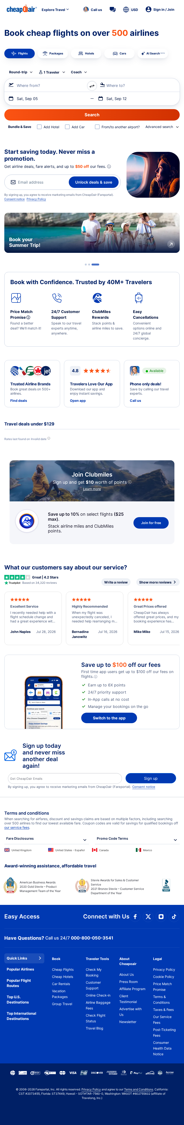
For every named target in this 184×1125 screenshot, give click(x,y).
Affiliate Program (132, 989)
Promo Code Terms (112, 838)
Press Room (128, 982)
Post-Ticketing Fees (164, 1032)
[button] (92, 9)
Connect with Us (106, 916)
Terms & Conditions (161, 999)
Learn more (92, 489)
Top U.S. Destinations (18, 1000)
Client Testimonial (128, 999)
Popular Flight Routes (19, 983)
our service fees (16, 827)
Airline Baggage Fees (98, 1005)
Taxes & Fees (163, 1010)
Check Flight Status (95, 1018)
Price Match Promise (162, 987)
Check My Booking (94, 972)
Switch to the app (109, 718)
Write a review (116, 582)
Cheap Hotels (62, 977)
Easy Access (22, 916)
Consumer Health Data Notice (162, 1048)
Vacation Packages (60, 994)
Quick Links (17, 958)
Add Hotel (51, 127)
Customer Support (93, 985)
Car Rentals (61, 984)
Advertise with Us (130, 1012)
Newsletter (127, 1022)
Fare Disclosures (20, 838)
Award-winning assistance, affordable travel (50, 865)
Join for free (151, 523)
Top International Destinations (21, 1016)
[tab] (88, 264)
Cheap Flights (63, 969)
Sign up (151, 778)
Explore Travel (53, 10)
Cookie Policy (163, 977)
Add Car (78, 127)
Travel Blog (94, 1028)
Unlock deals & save (93, 182)
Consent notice (14, 199)
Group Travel (62, 1004)
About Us (126, 974)
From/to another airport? (121, 127)
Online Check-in (98, 995)
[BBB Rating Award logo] (162, 889)
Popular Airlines (20, 969)
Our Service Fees (162, 1019)
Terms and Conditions (138, 1089)
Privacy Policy (36, 199)
